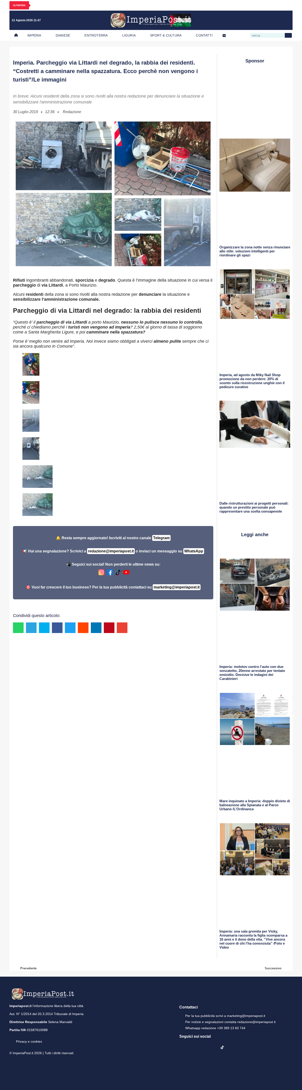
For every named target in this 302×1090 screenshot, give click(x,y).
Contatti (204, 35)
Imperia (34, 35)
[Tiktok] (286, 20)
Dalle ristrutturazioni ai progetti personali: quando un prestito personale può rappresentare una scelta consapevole (254, 507)
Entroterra (96, 35)
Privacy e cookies (29, 1041)
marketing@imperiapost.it (177, 587)
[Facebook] (247, 20)
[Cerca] (288, 35)
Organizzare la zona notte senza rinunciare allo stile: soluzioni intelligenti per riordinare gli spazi (254, 251)
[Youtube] (266, 20)
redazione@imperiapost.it (111, 551)
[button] (18, 627)
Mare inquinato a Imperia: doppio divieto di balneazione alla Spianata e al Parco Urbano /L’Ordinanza (254, 805)
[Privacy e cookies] (11, 1038)
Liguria (129, 35)
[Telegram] (276, 20)
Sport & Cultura (165, 35)
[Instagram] (257, 20)
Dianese (63, 35)
